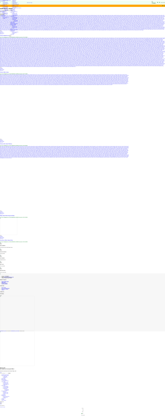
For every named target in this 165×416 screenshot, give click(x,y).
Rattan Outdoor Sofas (15, 6)
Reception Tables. (5, 13)
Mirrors (13, 5)
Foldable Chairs (14, 3)
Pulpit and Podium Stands (14, 23)
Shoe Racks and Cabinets (14, 29)
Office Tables (12, 22)
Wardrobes (13, 8)
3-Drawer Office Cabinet (4, 72)
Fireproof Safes (5, 17)
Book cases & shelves (6, 396)
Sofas (4, 14)
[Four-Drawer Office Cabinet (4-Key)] (8, 234)
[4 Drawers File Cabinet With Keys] (64, 84)
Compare (3, 399)
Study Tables (6, 9)
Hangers (4, 18)
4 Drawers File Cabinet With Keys (6, 143)
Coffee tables (5, 376)
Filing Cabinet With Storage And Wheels (7, 215)
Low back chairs (14, 14)
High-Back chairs (14, 13)
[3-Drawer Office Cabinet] (82, 66)
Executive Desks (5, 7)
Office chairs (12, 12)
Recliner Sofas (14, 7)
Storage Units (12, 31)
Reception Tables (14, 26)
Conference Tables (5, 0)
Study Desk (12, 34)
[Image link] (6, 274)
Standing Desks (13, 30)
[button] (1, 70)
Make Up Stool (13, 10)
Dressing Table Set (14, 2)
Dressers (4, 377)
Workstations (6, 10)
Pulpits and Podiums (13, 24)
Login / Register (4, 400)
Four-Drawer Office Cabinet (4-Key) (6, 240)
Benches (13, 25)
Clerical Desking (5, 6)
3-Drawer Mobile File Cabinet (5, 35)
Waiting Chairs (5, 4)
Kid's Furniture (13, 9)
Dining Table (14, 1)
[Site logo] (5, 3)
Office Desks (5, 8)
